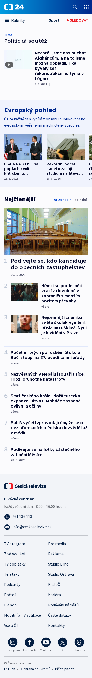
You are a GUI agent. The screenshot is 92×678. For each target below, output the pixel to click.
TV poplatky (14, 564)
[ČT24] (14, 7)
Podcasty (12, 584)
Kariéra (54, 594)
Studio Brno (58, 564)
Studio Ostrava (61, 574)
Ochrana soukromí (35, 668)
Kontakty (56, 625)
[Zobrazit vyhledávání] (75, 7)
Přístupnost (64, 668)
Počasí (10, 594)
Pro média (57, 543)
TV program (14, 543)
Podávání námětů (63, 604)
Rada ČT (55, 584)
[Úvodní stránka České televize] (25, 486)
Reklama (56, 553)
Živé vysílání (14, 553)
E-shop (10, 604)
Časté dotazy (59, 615)
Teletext (11, 574)
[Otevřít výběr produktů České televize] (86, 7)
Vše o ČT (11, 625)
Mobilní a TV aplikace (22, 615)
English (9, 668)
